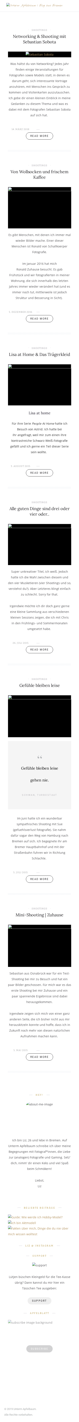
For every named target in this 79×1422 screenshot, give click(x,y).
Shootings (39, 30)
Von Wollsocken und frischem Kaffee (39, 174)
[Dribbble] (67, 1409)
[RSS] (73, 1409)
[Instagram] (61, 1409)
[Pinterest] (54, 1409)
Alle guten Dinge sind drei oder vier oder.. (39, 511)
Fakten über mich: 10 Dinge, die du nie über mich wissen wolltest (39, 1240)
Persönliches (39, 1225)
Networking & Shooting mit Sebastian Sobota (39, 39)
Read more (39, 136)
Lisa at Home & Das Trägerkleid (39, 354)
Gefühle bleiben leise (39, 685)
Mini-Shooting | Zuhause (39, 914)
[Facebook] (48, 1409)
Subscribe (39, 1348)
